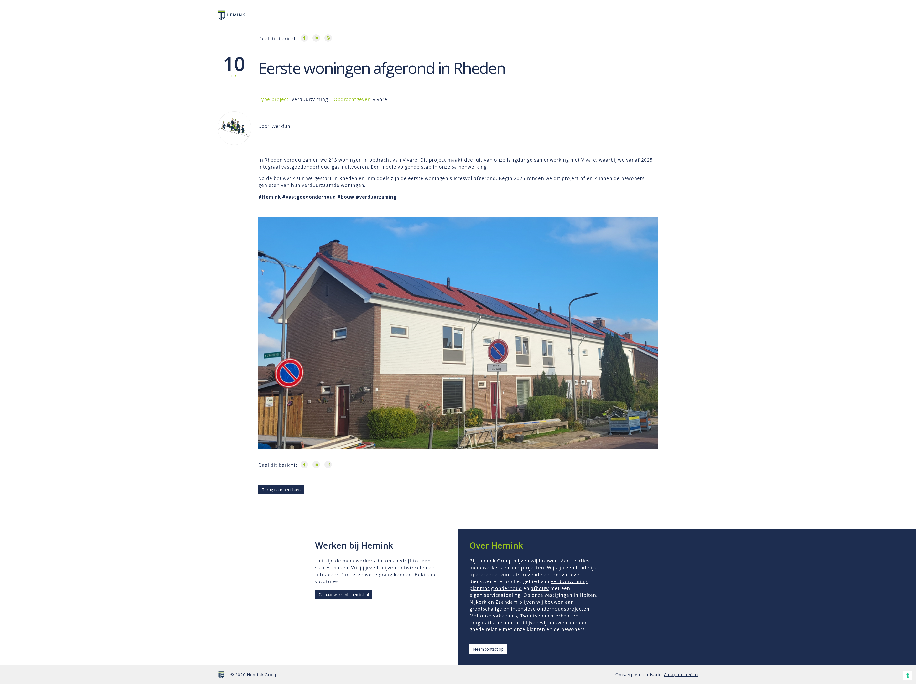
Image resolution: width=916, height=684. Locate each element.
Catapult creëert (681, 674)
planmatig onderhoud (495, 588)
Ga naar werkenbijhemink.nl (344, 594)
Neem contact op (488, 649)
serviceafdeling (502, 595)
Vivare (410, 160)
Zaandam (506, 602)
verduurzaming (569, 581)
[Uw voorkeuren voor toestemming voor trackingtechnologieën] (907, 675)
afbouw (540, 588)
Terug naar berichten (281, 489)
